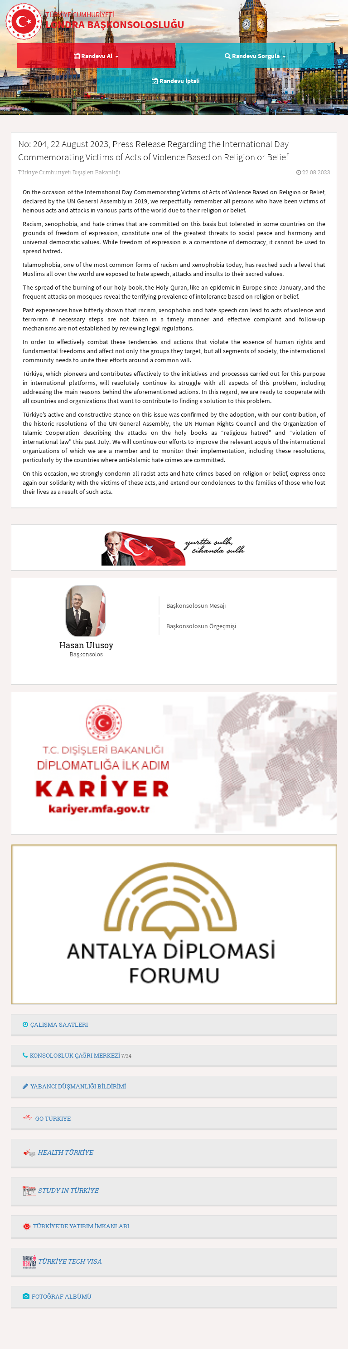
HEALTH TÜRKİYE (65, 1152)
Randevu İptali (179, 81)
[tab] (174, 1024)
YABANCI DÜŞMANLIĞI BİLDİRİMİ (78, 1086)
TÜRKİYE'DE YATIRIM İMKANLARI (81, 1226)
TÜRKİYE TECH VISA (70, 1261)
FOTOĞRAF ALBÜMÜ (62, 1296)
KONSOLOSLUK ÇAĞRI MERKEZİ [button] (80, 1055)
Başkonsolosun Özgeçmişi (201, 626)
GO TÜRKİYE (53, 1118)
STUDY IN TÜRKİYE (68, 1190)
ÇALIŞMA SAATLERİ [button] (59, 1024)
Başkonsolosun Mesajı (196, 605)
